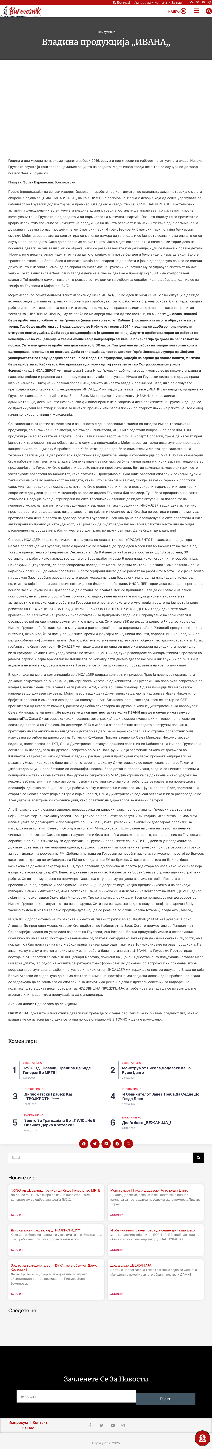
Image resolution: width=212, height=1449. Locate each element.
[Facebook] (191, 2)
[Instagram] (209, 2)
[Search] (198, 1158)
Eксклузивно (106, 32)
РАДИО (173, 11)
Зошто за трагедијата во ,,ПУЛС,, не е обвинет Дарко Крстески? (59, 1122)
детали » (17, 1214)
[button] (209, 11)
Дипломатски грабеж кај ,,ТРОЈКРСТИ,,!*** (48, 1096)
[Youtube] (203, 2)
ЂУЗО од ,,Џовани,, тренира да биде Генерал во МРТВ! (56, 1190)
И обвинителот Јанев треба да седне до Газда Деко (152, 1230)
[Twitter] (197, 2)
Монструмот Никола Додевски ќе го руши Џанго (149, 1190)
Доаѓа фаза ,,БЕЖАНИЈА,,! (146, 1123)
